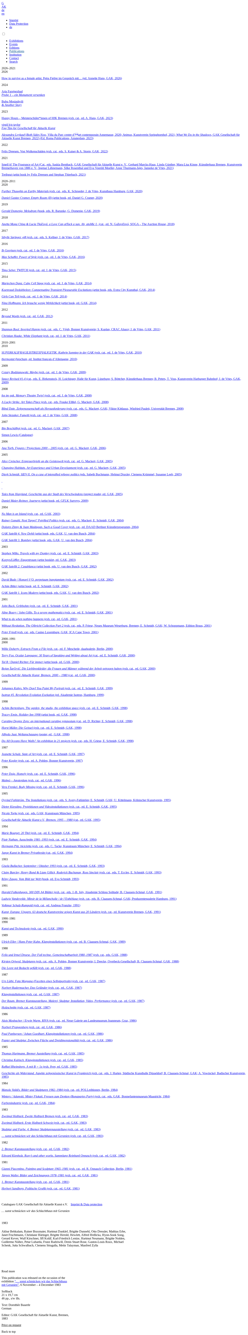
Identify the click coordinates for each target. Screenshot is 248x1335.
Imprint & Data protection (86, 1204)
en (3, 13)
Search (13, 61)
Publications (16, 51)
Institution (15, 54)
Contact (14, 58)
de (3, 10)
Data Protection (18, 23)
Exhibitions (16, 40)
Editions (14, 47)
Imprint (13, 20)
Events (13, 44)
